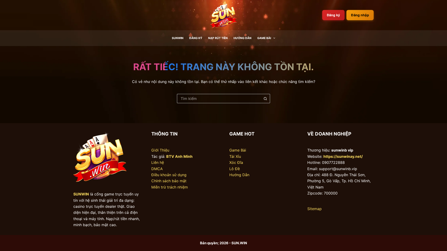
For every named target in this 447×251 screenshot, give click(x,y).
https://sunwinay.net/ (343, 156)
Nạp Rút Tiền (218, 38)
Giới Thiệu (160, 150)
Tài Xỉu (235, 156)
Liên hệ (157, 162)
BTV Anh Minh (179, 156)
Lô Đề (234, 168)
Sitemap (314, 208)
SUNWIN (177, 38)
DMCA (157, 168)
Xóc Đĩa (236, 162)
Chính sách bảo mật (168, 180)
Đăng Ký (195, 38)
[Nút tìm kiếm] (265, 98)
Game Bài (264, 38)
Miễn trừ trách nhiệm (169, 187)
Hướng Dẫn (242, 38)
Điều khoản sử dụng (168, 174)
